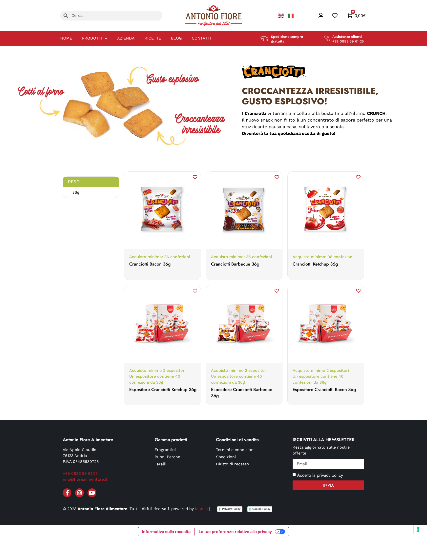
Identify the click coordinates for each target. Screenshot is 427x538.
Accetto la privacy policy (320, 475)
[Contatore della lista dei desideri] (335, 15)
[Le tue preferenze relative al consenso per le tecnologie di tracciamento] (418, 529)
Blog (176, 38)
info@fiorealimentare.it (85, 479)
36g (75, 192)
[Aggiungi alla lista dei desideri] (195, 177)
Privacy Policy (231, 509)
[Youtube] (91, 492)
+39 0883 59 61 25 (80, 473)
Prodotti (92, 38)
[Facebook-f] (67, 492)
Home (66, 38)
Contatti (201, 38)
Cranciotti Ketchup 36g (315, 264)
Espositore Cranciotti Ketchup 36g (163, 389)
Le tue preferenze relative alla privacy (235, 531)
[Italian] (291, 15)
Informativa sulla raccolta (166, 531)
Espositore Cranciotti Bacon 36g (324, 389)
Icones (201, 508)
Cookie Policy (261, 509)
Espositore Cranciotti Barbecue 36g (241, 392)
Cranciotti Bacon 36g (150, 264)
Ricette (153, 38)
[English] (281, 15)
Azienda (126, 38)
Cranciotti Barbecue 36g (235, 264)
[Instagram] (79, 492)
